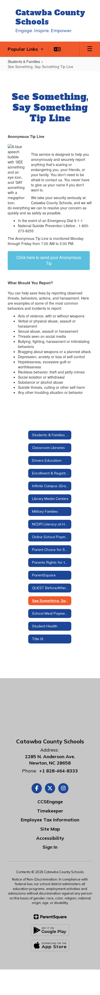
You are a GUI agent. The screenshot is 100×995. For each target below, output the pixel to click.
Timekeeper (50, 811)
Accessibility (50, 838)
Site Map (50, 829)
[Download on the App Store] (50, 945)
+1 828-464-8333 (58, 771)
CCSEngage (50, 802)
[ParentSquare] (50, 917)
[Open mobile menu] (89, 49)
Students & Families (24, 61)
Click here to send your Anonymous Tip (48, 260)
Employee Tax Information (50, 820)
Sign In (50, 847)
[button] (26, 49)
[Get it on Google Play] (50, 930)
